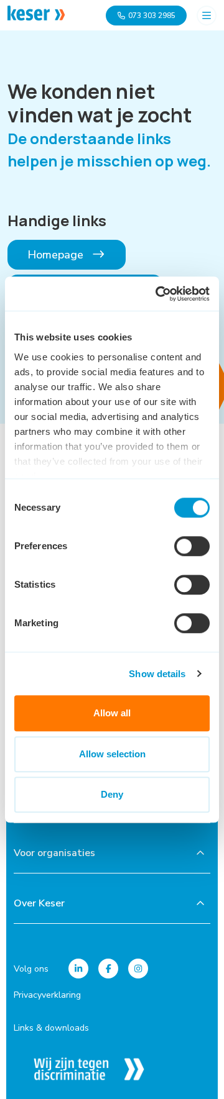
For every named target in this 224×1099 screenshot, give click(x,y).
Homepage (56, 254)
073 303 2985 (151, 16)
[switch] (192, 546)
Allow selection (112, 754)
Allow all (112, 713)
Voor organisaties (54, 853)
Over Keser (39, 903)
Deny (112, 794)
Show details (157, 673)
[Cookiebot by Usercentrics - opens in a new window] (158, 294)
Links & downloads (51, 1028)
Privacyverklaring (47, 995)
